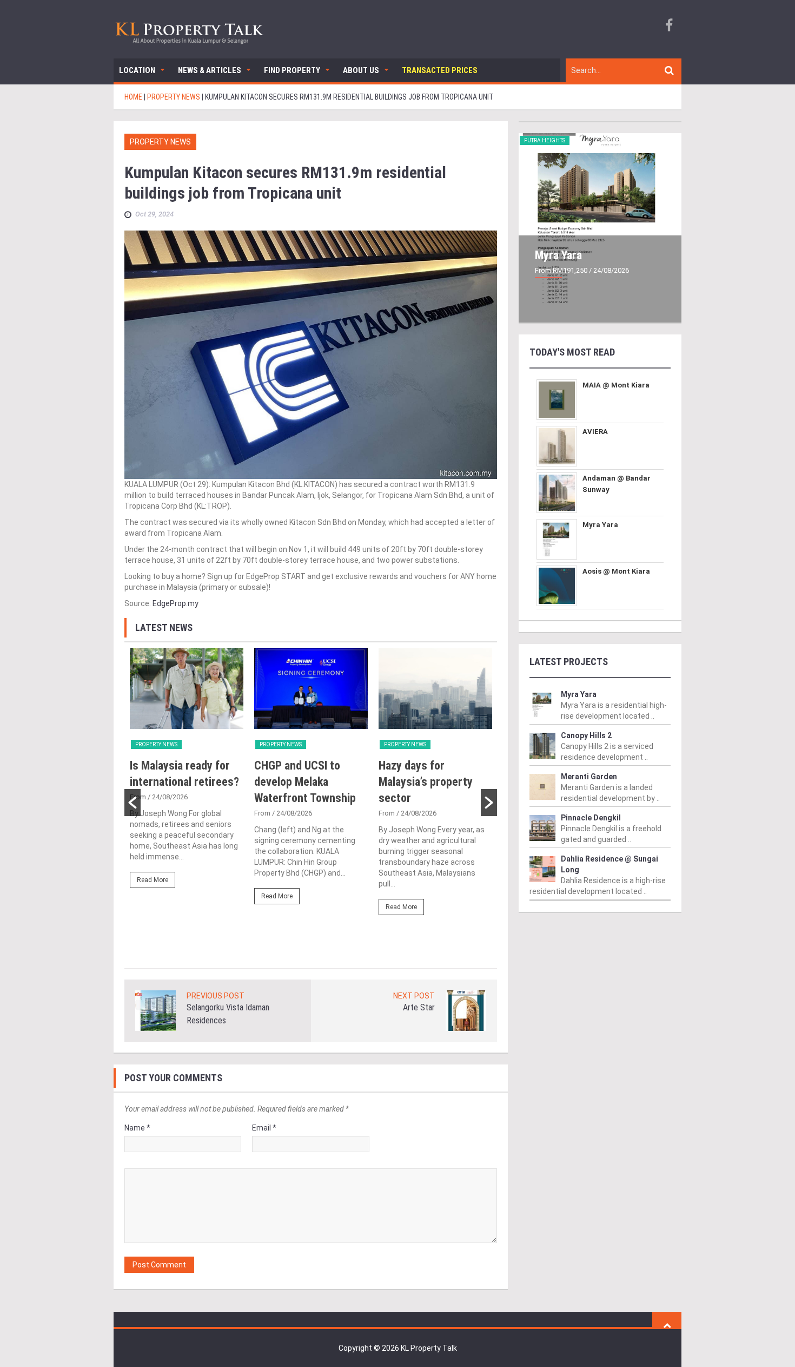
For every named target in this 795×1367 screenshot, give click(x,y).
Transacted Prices (440, 70)
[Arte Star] (466, 1010)
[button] (132, 802)
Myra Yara (558, 255)
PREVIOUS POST (215, 995)
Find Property (292, 70)
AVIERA (595, 432)
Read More (152, 880)
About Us (361, 70)
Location (137, 70)
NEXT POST (414, 995)
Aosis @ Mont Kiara (616, 571)
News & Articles (209, 70)
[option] (186, 773)
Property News (160, 141)
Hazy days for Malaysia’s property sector (426, 782)
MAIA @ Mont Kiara (616, 385)
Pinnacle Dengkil (591, 817)
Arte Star (419, 1007)
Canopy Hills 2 (586, 735)
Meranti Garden (589, 776)
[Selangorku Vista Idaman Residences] (155, 1010)
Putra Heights (544, 140)
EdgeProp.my (175, 603)
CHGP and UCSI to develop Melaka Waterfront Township (305, 782)
